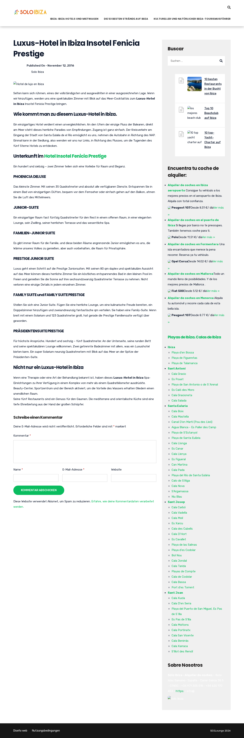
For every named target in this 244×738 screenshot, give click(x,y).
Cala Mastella (180, 416)
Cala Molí (177, 518)
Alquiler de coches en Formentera (193, 244)
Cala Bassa (179, 582)
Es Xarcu (177, 523)
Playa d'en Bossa (183, 352)
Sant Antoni (177, 368)
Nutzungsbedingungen (46, 730)
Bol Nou (177, 555)
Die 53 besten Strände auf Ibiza (126, 19)
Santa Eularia (178, 406)
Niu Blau (177, 496)
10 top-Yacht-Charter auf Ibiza (212, 140)
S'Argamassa (180, 491)
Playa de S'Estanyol (184, 432)
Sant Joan (175, 592)
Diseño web (20, 730)
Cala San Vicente (183, 635)
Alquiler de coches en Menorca (191, 298)
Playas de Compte (184, 571)
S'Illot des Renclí (182, 651)
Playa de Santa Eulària (186, 438)
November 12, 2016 (60, 65)
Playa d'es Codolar (184, 550)
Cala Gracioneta (182, 395)
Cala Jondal (179, 560)
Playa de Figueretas (184, 358)
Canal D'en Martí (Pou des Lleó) (192, 422)
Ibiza (171, 347)
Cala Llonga (179, 443)
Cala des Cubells (182, 528)
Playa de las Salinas (184, 544)
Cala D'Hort (179, 534)
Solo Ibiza (37, 72)
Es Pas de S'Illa (181, 619)
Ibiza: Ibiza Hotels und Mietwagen (74, 19)
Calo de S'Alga (181, 480)
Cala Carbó (179, 507)
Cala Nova (178, 486)
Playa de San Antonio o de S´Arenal (195, 384)
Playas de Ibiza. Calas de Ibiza (194, 337)
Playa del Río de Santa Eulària (191, 475)
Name (18, 469)
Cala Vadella (179, 512)
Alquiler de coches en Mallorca (190, 273)
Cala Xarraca (180, 646)
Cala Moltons (180, 624)
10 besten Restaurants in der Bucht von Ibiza (213, 86)
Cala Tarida (179, 566)
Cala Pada (178, 470)
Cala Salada (179, 400)
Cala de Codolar (182, 576)
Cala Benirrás (180, 640)
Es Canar (177, 448)
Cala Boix (178, 411)
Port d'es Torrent (183, 587)
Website (116, 469)
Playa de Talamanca (184, 363)
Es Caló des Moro (183, 390)
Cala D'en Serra (181, 603)
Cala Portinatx (181, 630)
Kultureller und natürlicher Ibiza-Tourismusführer (192, 19)
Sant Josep (176, 502)
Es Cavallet (179, 539)
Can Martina (179, 464)
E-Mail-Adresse (73, 469)
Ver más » (208, 237)
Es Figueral (179, 459)
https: (180, 691)
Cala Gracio (179, 374)
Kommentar (22, 435)
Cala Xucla (178, 598)
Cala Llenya (179, 454)
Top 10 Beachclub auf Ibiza (211, 113)
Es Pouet (178, 379)
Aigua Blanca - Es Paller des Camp (194, 427)
